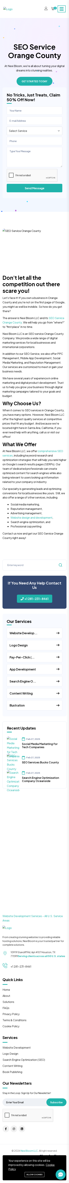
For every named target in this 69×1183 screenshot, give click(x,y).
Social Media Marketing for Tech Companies (40, 745)
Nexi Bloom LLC (29, 1150)
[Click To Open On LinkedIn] (22, 1128)
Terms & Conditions (14, 1020)
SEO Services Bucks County (40, 762)
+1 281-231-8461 (36, 599)
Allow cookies (34, 1174)
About (6, 995)
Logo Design (10, 1053)
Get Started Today (35, 81)
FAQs (6, 1008)
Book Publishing (12, 1072)
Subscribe (56, 1102)
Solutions (8, 1002)
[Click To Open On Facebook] (6, 1128)
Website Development (17, 1047)
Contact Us (34, 867)
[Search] (60, 565)
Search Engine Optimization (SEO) (24, 1059)
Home (6, 989)
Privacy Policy (11, 1014)
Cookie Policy (11, 1026)
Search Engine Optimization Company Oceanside (40, 779)
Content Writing (12, 1066)
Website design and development (31, 517)
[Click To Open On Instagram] (14, 1128)
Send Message (34, 188)
